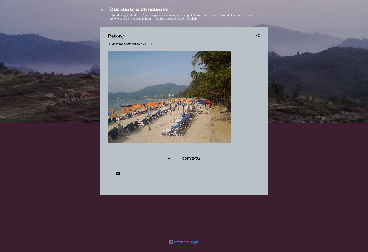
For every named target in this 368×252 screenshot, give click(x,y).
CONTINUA (191, 158)
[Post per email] (118, 175)
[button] (257, 36)
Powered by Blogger (186, 242)
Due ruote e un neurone (138, 9)
